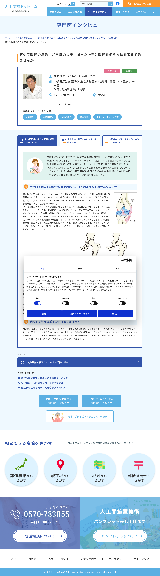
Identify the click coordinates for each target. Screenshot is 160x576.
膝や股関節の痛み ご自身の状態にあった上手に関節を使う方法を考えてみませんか (77, 37)
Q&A (13, 559)
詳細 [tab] (80, 268)
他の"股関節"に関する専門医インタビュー (101, 400)
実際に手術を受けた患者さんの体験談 (87, 416)
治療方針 (30, 116)
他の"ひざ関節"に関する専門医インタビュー (58, 400)
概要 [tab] (117, 268)
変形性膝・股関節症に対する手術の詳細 (82, 141)
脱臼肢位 (84, 116)
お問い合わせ (89, 559)
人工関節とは (75, 11)
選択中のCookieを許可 (80, 314)
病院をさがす (123, 11)
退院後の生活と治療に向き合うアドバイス (124, 141)
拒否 (44, 314)
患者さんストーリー (146, 11)
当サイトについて (58, 559)
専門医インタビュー (98, 11)
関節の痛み (56, 11)
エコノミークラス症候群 (108, 116)
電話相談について (40, 535)
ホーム (8, 37)
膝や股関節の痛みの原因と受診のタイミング (39, 141)
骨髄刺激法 (66, 116)
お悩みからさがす (144, 3)
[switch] (66, 303)
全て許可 (116, 314)
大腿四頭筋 (48, 116)
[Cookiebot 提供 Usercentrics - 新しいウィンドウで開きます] (123, 260)
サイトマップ (141, 559)
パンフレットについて (120, 535)
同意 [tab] (42, 268)
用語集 (32, 559)
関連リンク (115, 559)
